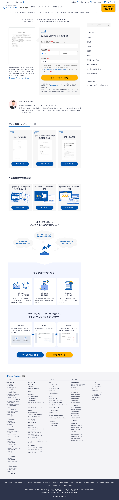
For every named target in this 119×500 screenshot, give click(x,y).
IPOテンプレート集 (75, 438)
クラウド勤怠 (13, 445)
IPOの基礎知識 (74, 405)
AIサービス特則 (68, 485)
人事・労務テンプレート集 (77, 432)
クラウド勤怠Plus (13, 449)
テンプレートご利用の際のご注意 (97, 85)
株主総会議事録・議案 (94, 69)
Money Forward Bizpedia (78, 385)
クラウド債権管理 (12, 412)
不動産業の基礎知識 (75, 418)
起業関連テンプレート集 (76, 436)
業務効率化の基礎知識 (76, 409)
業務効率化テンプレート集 (77, 440)
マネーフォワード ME (97, 391)
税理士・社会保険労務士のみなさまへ (58, 418)
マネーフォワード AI (35, 451)
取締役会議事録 (92, 64)
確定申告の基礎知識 (75, 394)
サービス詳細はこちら (30, 355)
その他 (89, 55)
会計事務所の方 (85, 2)
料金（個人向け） (53, 398)
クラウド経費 (10, 415)
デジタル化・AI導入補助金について (36, 414)
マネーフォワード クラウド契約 (17, 12)
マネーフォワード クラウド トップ (12, 2)
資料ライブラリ (96, 384)
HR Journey (95, 399)
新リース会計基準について (34, 417)
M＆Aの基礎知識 (75, 415)
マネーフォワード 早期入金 (34, 431)
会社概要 (73, 2)
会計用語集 (73, 387)
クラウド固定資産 (11, 422)
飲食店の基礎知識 (75, 411)
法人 (45, 53)
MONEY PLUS (96, 395)
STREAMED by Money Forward (35, 435)
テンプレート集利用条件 (59, 69)
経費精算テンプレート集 (76, 427)
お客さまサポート (99, 2)
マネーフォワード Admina (34, 405)
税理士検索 (52, 391)
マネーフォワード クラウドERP (35, 407)
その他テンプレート (54, 12)
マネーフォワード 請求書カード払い (36, 428)
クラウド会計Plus (12, 388)
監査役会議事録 (92, 74)
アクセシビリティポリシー (54, 485)
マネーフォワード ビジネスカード (36, 402)
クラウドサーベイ (12, 469)
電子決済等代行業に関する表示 (105, 482)
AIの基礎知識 (74, 420)
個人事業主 (65, 53)
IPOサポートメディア (54, 412)
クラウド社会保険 (11, 459)
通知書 (89, 51)
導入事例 (51, 386)
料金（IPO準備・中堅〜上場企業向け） (58, 405)
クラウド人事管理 (11, 442)
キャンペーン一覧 (96, 386)
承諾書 (89, 46)
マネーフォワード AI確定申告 (13, 398)
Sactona (37, 441)
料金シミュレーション (54, 407)
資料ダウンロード (59, 355)
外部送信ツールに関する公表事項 (85, 482)
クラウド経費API (53, 425)
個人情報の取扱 (48, 69)
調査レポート (95, 388)
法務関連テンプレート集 (76, 434)
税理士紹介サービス (54, 388)
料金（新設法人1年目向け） (56, 400)
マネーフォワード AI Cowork (35, 448)
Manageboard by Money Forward (36, 438)
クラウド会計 (10, 385)
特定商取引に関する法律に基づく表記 (63, 482)
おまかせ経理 (31, 384)
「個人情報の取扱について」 (56, 85)
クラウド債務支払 (11, 418)
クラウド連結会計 (11, 428)
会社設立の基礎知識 (75, 403)
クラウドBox (13, 432)
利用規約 (47, 482)
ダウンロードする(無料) (59, 78)
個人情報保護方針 (20, 482)
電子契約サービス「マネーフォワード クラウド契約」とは (46, 7)
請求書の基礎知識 (75, 398)
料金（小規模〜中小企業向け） (56, 402)
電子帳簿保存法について (33, 412)
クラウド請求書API (53, 423)
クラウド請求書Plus (11, 408)
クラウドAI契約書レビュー (34, 396)
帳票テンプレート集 (75, 430)
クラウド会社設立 (32, 398)
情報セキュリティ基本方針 (35, 482)
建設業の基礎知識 (75, 413)
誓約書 (89, 42)
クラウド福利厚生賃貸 (12, 465)
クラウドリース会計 (12, 391)
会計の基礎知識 (74, 392)
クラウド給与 (10, 452)
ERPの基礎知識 (74, 390)
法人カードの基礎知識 (76, 407)
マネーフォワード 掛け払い (13, 435)
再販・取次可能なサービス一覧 (35, 422)
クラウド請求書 (14, 402)
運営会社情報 (8, 482)
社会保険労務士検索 (54, 393)
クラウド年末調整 (11, 455)
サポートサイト (53, 384)
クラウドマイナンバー (12, 462)
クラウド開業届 (31, 400)
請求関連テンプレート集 (76, 425)
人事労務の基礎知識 (75, 396)
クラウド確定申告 (14, 395)
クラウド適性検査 (11, 472)
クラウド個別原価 (11, 425)
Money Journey (96, 397)
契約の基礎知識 (74, 400)
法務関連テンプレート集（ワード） (37, 12)
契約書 (89, 37)
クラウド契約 (31, 394)
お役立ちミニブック (93, 60)
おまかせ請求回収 (32, 386)
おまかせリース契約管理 (33, 388)
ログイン (110, 2)
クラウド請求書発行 (14, 405)
